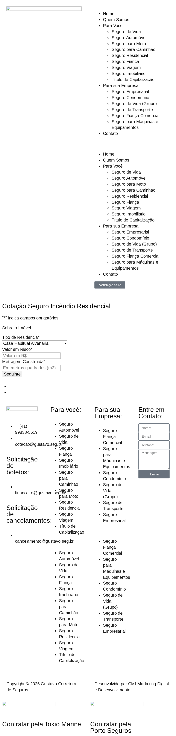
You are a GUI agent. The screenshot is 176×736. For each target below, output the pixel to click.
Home (108, 13)
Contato (110, 133)
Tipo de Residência (20, 337)
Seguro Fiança (125, 61)
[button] (132, 144)
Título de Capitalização (133, 79)
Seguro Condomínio (130, 97)
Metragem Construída (23, 361)
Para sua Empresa (120, 85)
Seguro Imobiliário (129, 73)
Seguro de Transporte (132, 109)
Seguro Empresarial (130, 91)
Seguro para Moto (129, 43)
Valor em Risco (17, 349)
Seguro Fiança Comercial (135, 115)
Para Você (113, 25)
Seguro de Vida (126, 31)
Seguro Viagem (126, 67)
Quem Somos (116, 19)
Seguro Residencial (130, 55)
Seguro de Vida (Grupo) (134, 103)
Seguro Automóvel (129, 37)
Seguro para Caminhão (133, 49)
